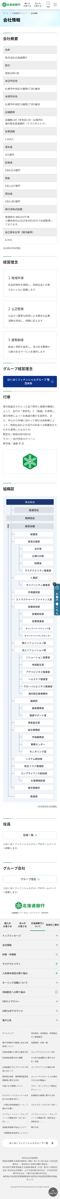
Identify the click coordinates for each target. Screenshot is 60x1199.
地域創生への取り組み (13, 992)
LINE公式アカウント (12, 1010)
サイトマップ (7, 1033)
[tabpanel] (30, 978)
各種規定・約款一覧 (39, 1042)
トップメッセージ (11, 935)
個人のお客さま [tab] (7, 925)
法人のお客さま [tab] (22, 925)
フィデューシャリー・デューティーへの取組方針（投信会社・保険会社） (44, 1118)
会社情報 (7, 945)
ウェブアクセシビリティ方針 (43, 1052)
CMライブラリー (11, 1001)
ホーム (5, 13)
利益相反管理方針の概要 (12, 1057)
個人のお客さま (27, 4)
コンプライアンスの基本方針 (43, 1067)
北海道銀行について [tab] (37, 925)
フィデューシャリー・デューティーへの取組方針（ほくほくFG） (15, 1118)
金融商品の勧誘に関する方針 (43, 1095)
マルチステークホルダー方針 (43, 1104)
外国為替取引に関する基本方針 (15, 1052)
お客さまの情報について (12, 1085)
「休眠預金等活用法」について (15, 1132)
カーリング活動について (15, 982)
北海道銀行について (19, 13)
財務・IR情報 (9, 954)
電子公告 (7, 1020)
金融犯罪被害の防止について (14, 1127)
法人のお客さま (37, 4)
